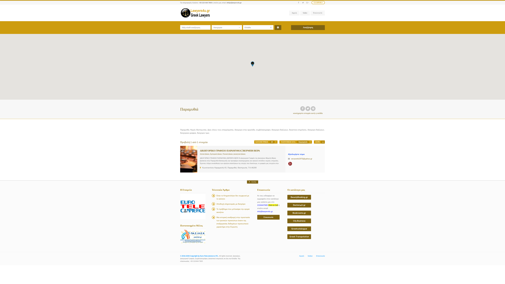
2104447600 (267, 205)
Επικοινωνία (317, 13)
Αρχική (294, 13)
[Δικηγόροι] (290, 164)
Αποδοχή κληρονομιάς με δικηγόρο (230, 204)
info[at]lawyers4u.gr (234, 3)
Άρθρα (305, 13)
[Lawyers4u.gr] (195, 13)
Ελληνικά (318, 3)
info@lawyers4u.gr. (265, 211)
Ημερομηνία (303, 142)
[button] (252, 64)
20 (272, 142)
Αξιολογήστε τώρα (296, 154)
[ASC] (323, 142)
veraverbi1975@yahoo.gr (301, 159)
